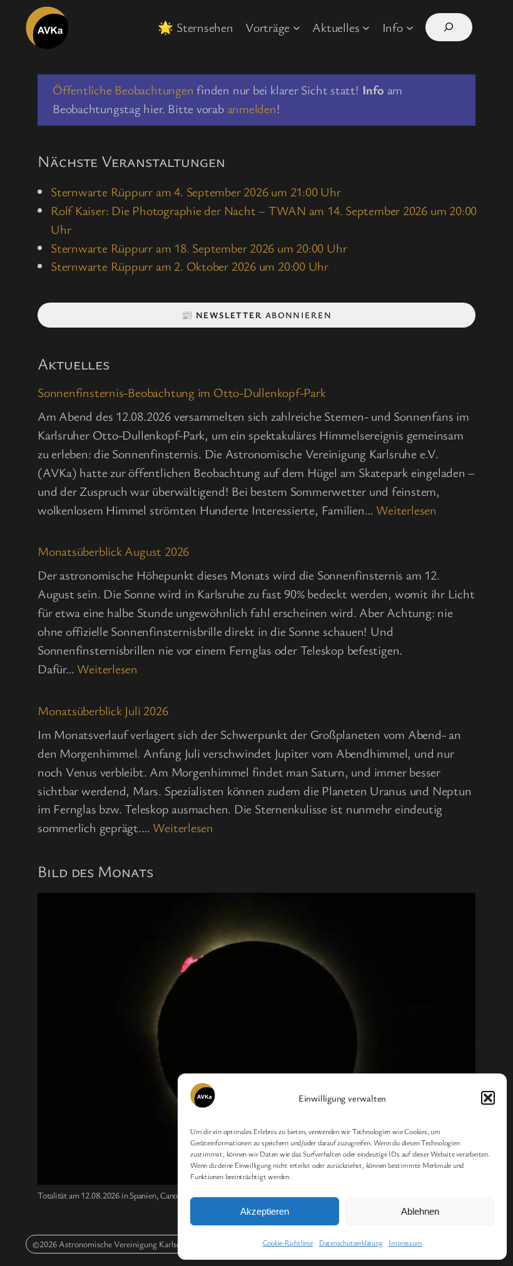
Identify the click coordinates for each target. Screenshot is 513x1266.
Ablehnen (420, 1211)
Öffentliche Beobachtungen (123, 89)
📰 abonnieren (256, 315)
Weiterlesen (406, 509)
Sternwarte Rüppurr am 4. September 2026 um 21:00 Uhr (196, 191)
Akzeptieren (264, 1211)
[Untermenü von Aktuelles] (366, 27)
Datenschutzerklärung (351, 1242)
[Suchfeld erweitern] (448, 27)
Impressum (405, 1242)
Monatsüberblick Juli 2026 (103, 711)
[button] (488, 1098)
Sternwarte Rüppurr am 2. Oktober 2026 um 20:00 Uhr (189, 266)
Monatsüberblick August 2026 (113, 552)
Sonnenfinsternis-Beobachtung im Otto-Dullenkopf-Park (182, 393)
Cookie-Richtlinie (288, 1242)
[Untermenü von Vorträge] (296, 27)
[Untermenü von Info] (410, 27)
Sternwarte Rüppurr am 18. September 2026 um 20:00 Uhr (199, 247)
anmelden (252, 108)
